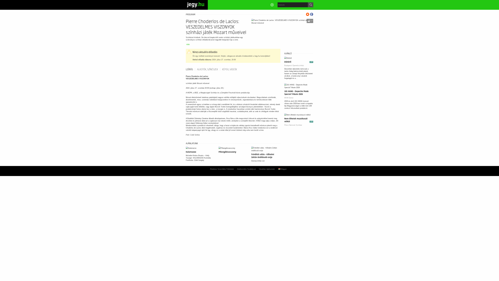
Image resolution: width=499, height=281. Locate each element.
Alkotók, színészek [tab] (207, 69)
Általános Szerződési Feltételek (222, 169)
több (188, 44)
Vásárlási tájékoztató (267, 169)
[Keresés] (310, 4)
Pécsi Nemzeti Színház (293, 125)
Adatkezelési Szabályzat (246, 169)
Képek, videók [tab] (229, 69)
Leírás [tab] (189, 69)
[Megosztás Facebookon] (311, 14)
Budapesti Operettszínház (294, 65)
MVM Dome (288, 98)
